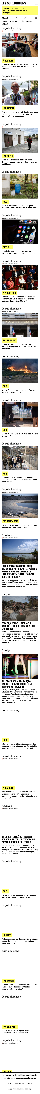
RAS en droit (9, 340)
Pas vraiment (9, 1026)
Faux (5, 740)
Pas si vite (8, 156)
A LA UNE (5, 18)
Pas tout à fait (10, 521)
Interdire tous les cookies (20, 1083)
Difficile (7, 247)
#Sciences (5, 24)
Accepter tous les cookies (20, 1089)
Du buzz (7, 935)
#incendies (5, 21)
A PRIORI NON (9, 292)
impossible (8, 108)
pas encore (8, 980)
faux (5, 201)
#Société (21, 21)
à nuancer (8, 60)
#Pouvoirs (13, 21)
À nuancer (8, 788)
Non (5, 430)
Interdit (7, 1072)
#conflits (29, 21)
